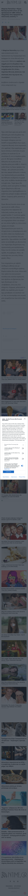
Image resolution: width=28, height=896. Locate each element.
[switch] (22, 448)
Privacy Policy (22, 476)
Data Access (14, 476)
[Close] (25, 419)
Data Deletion (6, 476)
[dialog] (14, 448)
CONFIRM (8, 471)
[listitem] (14, 445)
